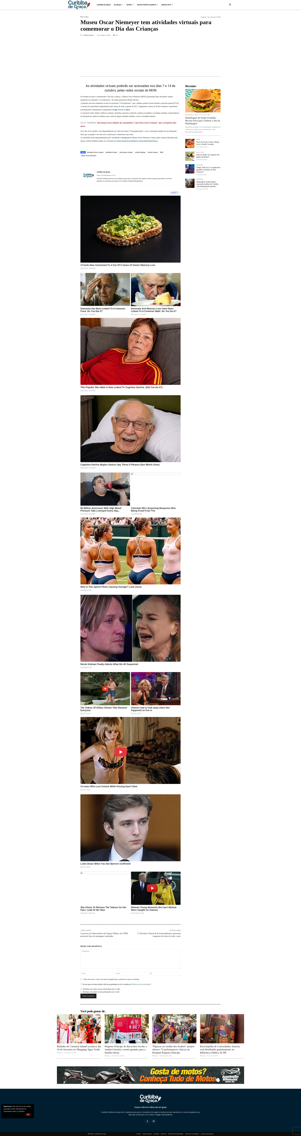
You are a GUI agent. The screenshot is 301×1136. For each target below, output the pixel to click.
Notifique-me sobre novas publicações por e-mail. (101, 992)
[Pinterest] (196, 35)
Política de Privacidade (175, 1134)
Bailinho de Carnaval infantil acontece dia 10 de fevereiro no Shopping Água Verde (79, 1048)
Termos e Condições (192, 1134)
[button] (230, 5)
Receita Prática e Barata (146, 5)
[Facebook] (185, 35)
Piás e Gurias (84, 17)
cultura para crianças (126, 152)
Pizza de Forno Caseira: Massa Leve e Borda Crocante (207, 143)
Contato (156, 1134)
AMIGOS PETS (166, 5)
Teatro (129, 5)
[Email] (212, 35)
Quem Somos (147, 1134)
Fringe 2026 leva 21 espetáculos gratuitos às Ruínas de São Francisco (208, 169)
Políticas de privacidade (141, 984)
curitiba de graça (140, 152)
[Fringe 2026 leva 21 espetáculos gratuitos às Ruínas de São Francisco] (189, 168)
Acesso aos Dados (207, 1134)
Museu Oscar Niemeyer (88, 155)
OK (28, 1114)
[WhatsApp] (202, 35)
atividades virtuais (111, 152)
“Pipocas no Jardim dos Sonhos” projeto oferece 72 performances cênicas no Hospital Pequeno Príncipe (173, 1049)
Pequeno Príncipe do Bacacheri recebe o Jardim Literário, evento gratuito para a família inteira (126, 1049)
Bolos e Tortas (200, 152)
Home (139, 1134)
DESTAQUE (199, 165)
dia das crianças (153, 152)
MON (161, 152)
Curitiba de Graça (104, 5)
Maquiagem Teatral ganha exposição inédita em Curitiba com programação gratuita (207, 184)
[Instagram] (153, 1121)
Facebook (115, 138)
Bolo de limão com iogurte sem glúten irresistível (208, 156)
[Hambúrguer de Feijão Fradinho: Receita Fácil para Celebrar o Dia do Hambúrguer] (203, 100)
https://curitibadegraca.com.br (106, 175)
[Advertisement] (150, 56)
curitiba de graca (88, 35)
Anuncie (163, 1134)
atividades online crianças (95, 152)
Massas (198, 139)
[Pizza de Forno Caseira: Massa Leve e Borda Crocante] (189, 143)
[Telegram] (218, 35)
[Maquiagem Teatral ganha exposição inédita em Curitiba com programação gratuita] (189, 183)
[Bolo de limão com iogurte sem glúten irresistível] (189, 156)
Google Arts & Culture (121, 110)
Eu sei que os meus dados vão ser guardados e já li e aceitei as (117, 984)
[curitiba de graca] (88, 176)
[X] (191, 35)
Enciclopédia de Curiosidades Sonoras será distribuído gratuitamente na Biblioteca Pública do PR (220, 1049)
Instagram (125, 138)
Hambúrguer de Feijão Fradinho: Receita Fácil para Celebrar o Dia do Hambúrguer (202, 120)
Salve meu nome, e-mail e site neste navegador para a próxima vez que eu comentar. (111, 979)
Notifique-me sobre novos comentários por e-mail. (101, 989)
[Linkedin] (207, 35)
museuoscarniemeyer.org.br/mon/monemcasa (140, 141)
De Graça (117, 5)
